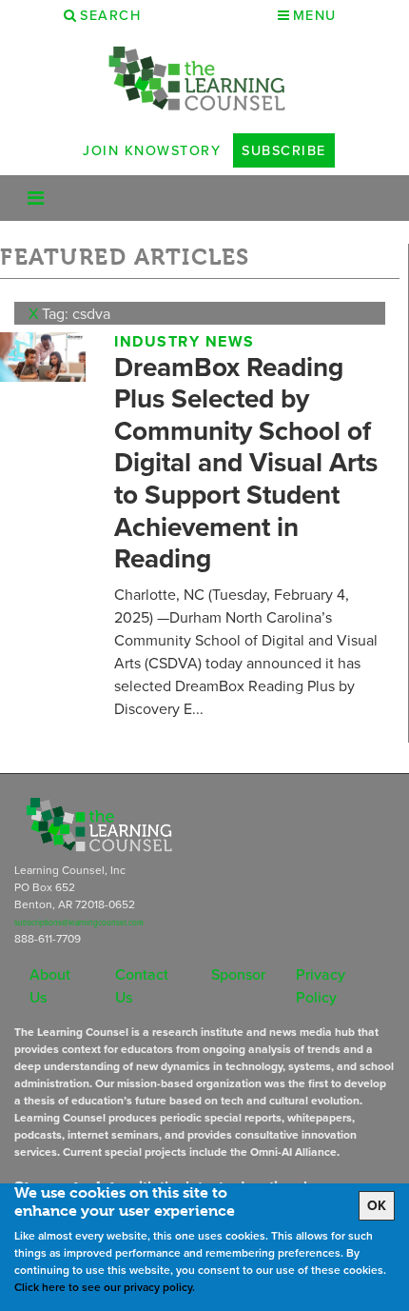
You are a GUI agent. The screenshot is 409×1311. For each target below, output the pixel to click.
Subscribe (284, 150)
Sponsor (238, 973)
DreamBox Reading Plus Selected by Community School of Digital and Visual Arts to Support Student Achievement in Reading (246, 463)
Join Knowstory (152, 150)
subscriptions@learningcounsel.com (79, 922)
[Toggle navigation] (35, 198)
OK (376, 1205)
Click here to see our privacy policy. (104, 1287)
